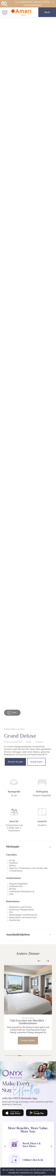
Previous (39, 961)
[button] (4, 370)
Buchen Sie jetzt (15, 762)
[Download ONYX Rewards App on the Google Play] (37, 1112)
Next (48, 961)
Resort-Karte (36, 762)
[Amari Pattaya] (21, 12)
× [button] (53, 1170)
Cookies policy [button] (39, 1172)
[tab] (28, 846)
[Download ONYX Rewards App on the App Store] (13, 1112)
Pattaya (30, 1032)
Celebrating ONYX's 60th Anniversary (32, 4)
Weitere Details (28, 1040)
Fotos (13, 712)
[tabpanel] (28, 1007)
